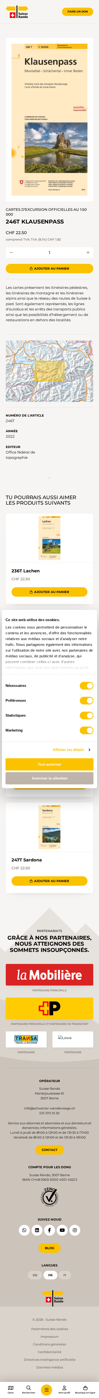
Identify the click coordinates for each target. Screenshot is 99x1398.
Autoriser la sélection (50, 778)
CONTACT (49, 1150)
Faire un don (78, 11)
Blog (49, 1248)
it (64, 1275)
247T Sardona (27, 860)
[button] (49, 120)
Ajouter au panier (51, 268)
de (35, 1275)
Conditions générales (49, 1344)
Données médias (49, 1367)
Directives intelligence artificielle (49, 1360)
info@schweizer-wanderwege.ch (49, 1108)
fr (50, 1275)
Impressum (50, 1336)
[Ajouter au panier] (11, 252)
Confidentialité (49, 1352)
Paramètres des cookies (49, 1329)
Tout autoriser (49, 764)
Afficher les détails (68, 750)
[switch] (86, 700)
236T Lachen (26, 571)
